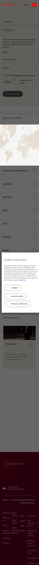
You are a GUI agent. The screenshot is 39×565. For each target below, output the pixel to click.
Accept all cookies (17, 296)
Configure (14, 287)
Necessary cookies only (19, 303)
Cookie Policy (22, 280)
